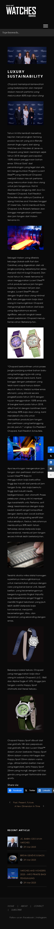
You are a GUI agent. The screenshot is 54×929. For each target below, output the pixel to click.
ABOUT (24, 906)
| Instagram (40, 917)
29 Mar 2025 (30, 846)
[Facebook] (51, 449)
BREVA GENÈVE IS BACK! (32, 855)
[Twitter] (51, 456)
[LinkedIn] (51, 462)
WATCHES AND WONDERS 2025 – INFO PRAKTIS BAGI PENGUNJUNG (33, 874)
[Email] (51, 468)
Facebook (28, 917)
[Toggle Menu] (45, 25)
